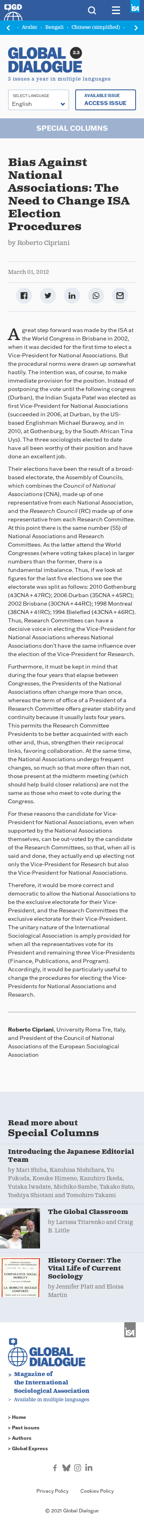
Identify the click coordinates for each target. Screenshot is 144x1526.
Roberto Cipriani (43, 243)
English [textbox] (22, 103)
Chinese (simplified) (96, 27)
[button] (136, 27)
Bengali (54, 27)
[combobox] (38, 99)
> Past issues (24, 1428)
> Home (17, 1417)
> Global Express (28, 1448)
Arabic (29, 27)
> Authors (20, 1438)
